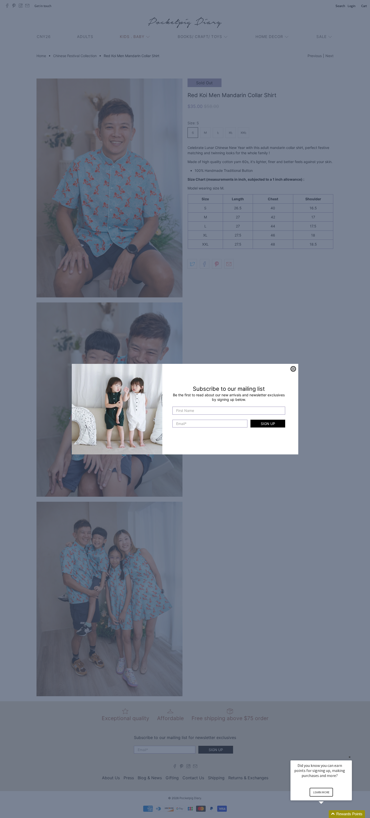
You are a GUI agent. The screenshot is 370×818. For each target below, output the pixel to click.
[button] (327, 814)
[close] (293, 368)
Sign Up (268, 423)
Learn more (321, 792)
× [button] (350, 757)
